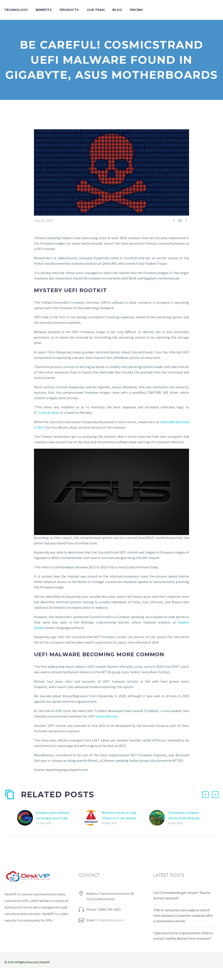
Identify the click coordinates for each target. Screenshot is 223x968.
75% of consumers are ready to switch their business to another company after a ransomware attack (183, 915)
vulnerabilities (106, 716)
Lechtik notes (49, 412)
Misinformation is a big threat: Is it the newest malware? (119, 818)
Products (69, 10)
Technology (16, 10)
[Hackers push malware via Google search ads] (26, 818)
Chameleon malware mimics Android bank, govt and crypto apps (184, 818)
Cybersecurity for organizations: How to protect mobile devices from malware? (183, 936)
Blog (117, 10)
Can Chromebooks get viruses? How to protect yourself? (182, 895)
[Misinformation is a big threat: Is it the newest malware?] (92, 818)
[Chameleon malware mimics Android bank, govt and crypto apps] (158, 818)
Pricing (136, 10)
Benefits (44, 10)
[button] (205, 794)
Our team (96, 10)
